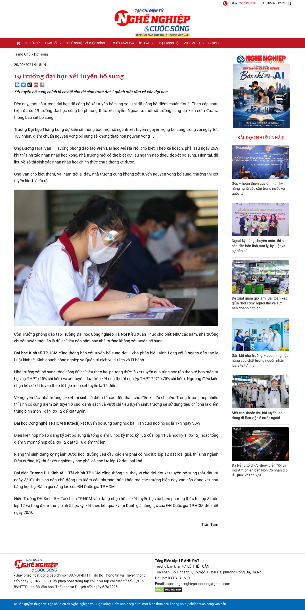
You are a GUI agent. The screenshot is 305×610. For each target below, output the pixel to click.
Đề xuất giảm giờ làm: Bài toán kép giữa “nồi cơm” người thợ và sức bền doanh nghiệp (259, 303)
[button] (287, 43)
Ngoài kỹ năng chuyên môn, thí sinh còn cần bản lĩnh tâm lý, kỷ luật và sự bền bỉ (260, 246)
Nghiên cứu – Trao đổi (41, 43)
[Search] (289, 3)
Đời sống (41, 54)
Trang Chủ (22, 54)
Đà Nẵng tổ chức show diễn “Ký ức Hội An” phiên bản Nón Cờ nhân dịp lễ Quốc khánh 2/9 (260, 470)
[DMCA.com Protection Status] (168, 589)
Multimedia (192, 43)
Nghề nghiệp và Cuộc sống (85, 43)
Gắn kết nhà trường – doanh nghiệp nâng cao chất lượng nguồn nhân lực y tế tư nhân (260, 361)
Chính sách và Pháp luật (131, 43)
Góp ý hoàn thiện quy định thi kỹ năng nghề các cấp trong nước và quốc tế (258, 188)
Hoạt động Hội (169, 43)
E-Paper (213, 43)
